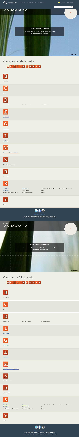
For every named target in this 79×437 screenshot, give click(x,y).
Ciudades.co (12, 2)
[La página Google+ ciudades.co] (43, 210)
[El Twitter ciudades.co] (36, 210)
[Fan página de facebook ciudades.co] (39, 210)
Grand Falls (6, 129)
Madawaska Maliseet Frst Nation (11, 152)
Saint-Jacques (25, 188)
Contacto (43, 214)
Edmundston (6, 117)
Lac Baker (5, 140)
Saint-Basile (6, 190)
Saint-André (6, 188)
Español (62, 2)
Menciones (37, 214)
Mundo (71, 2)
